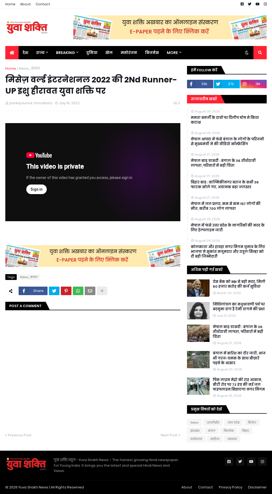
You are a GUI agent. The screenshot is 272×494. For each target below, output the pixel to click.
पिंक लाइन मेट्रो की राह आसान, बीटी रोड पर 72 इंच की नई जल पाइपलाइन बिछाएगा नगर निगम (239, 385)
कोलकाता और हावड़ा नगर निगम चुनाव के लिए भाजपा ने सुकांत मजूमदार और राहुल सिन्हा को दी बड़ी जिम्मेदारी (228, 252)
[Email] (90, 291)
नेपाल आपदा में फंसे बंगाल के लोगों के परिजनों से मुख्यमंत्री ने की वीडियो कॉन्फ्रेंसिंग (227, 141)
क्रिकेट (252, 422)
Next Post (169, 435)
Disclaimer (257, 487)
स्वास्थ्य (232, 439)
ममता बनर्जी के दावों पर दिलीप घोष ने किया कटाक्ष (225, 120)
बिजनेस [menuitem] (152, 52)
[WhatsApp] (78, 291)
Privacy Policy (230, 487)
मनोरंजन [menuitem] (129, 52)
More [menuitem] (172, 52)
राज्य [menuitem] (40, 52)
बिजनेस (229, 431)
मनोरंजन (196, 439)
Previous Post (20, 435)
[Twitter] (54, 291)
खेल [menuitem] (109, 52)
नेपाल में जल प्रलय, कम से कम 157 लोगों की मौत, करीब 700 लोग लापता (226, 206)
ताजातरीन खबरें (204, 99)
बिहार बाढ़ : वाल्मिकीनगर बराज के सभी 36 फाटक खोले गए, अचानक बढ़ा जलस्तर (225, 185)
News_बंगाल (29, 68)
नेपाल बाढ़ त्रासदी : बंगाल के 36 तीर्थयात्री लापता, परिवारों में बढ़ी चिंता (223, 163)
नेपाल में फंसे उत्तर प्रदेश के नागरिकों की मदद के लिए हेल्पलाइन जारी (228, 228)
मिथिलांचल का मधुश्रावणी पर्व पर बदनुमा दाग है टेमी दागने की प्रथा (239, 307)
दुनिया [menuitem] (91, 52)
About (25, 4)
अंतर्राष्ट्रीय (213, 422)
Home (10, 4)
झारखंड (194, 431)
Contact (43, 4)
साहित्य (214, 439)
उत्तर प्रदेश (234, 422)
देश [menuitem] (25, 52)
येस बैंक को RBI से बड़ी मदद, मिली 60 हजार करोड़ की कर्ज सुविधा (239, 284)
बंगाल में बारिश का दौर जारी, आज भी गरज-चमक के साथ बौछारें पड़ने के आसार (239, 358)
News (194, 422)
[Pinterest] (66, 291)
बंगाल (211, 431)
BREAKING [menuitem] (65, 52)
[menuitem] (12, 52)
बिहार (245, 431)
